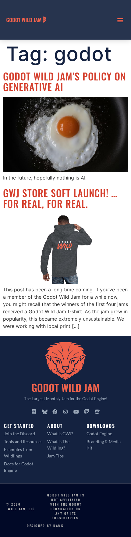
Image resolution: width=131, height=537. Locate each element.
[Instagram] (65, 412)
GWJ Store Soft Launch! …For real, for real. (60, 198)
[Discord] (34, 412)
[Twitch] (86, 412)
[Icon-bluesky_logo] (44, 412)
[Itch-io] (97, 412)
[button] (120, 20)
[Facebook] (55, 412)
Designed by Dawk (45, 525)
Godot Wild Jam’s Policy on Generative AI (64, 81)
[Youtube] (76, 412)
